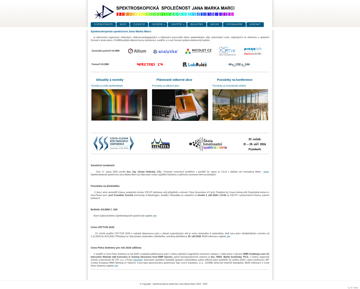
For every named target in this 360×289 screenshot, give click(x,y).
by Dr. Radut (353, 288)
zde (155, 216)
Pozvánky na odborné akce (165, 85)
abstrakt (138, 260)
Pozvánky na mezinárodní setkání (229, 85)
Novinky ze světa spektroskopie (107, 85)
